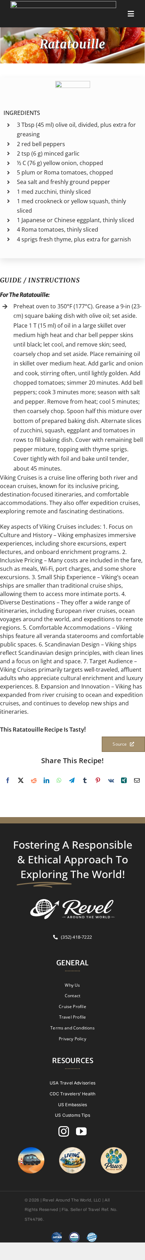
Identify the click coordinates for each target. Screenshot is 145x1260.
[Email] (137, 780)
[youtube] (81, 1131)
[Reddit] (33, 780)
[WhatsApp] (59, 780)
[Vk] (111, 780)
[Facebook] (7, 780)
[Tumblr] (84, 780)
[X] (20, 780)
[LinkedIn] (46, 780)
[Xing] (124, 780)
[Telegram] (71, 780)
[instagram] (63, 1131)
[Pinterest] (98, 780)
